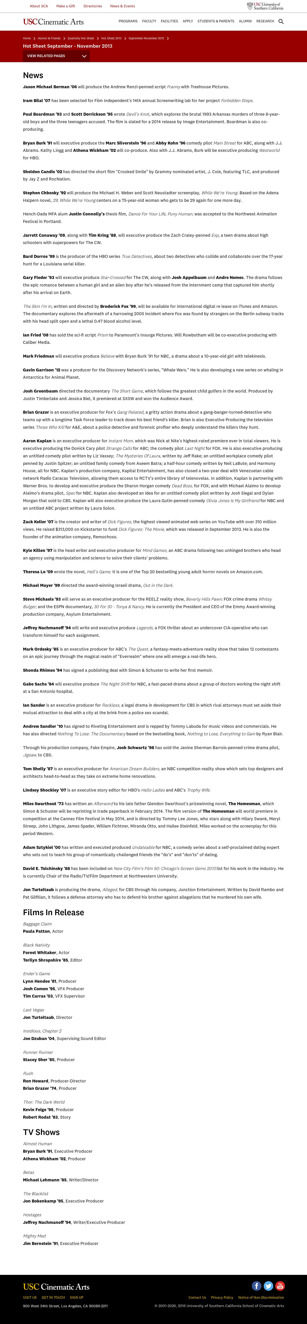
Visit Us (30, 1298)
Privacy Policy (222, 1298)
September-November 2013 (146, 38)
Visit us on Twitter (268, 1286)
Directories (93, 6)
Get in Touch (53, 1298)
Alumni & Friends (49, 38)
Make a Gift (65, 6)
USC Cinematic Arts (56, 1286)
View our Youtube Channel (280, 1286)
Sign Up (76, 1298)
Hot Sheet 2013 (111, 38)
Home (27, 38)
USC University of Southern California (265, 6)
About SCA (36, 6)
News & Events (122, 6)
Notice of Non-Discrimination (261, 1298)
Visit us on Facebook (256, 1286)
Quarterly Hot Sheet (81, 38)
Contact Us (197, 1298)
